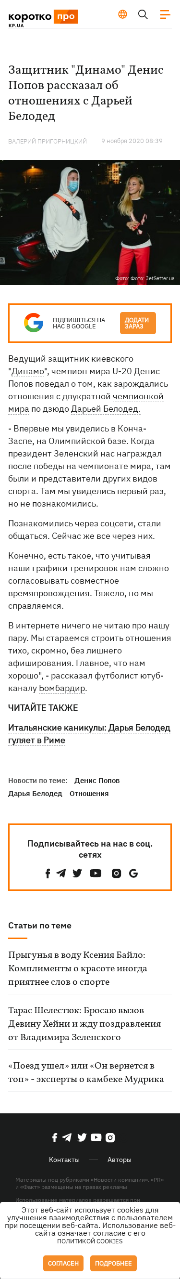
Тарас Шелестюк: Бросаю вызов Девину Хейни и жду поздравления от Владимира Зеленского (84, 1024)
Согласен (63, 1263)
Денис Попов (97, 780)
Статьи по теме (40, 925)
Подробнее (113, 1263)
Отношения (89, 793)
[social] (48, 873)
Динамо (28, 371)
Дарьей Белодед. (106, 408)
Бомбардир (62, 687)
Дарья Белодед (35, 793)
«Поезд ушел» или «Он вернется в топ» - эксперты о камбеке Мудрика (86, 1072)
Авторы (120, 1159)
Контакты (64, 1159)
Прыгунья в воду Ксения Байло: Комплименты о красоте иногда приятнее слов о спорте (77, 969)
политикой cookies (90, 1241)
